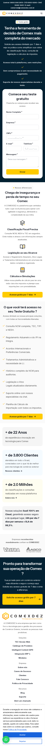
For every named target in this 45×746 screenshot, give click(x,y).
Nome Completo (13, 112)
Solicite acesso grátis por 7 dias (21, 599)
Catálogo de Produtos (22, 646)
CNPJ (8, 133)
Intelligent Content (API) (22, 650)
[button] (6, 739)
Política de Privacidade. (17, 730)
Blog (23, 693)
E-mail (9, 144)
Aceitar (22, 735)
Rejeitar (22, 741)
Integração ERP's (22, 654)
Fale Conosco (22, 679)
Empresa (10, 122)
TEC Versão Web (22, 642)
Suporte (22, 697)
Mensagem (11, 154)
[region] (22, 725)
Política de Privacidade (22, 683)
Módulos (23, 658)
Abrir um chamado (22, 701)
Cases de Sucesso (22, 671)
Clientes (22, 675)
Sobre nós (22, 667)
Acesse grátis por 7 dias (21, 294)
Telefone (28, 144)
